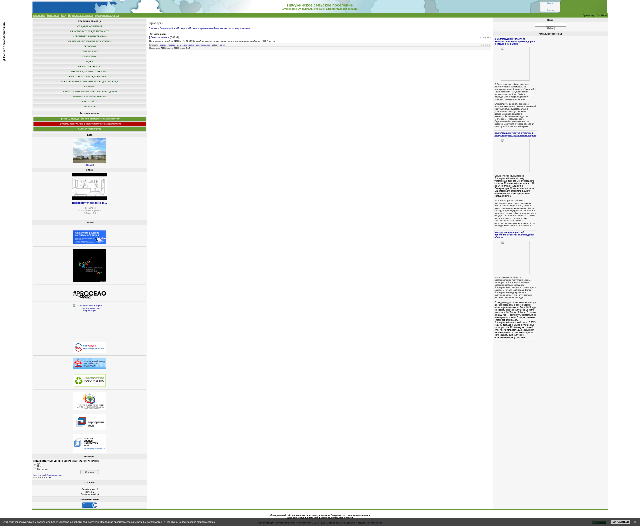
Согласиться (620, 522)
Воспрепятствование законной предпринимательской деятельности (89, 202)
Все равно (42, 469)
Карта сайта (39, 15)
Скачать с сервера (159, 37)
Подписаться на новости (80, 15)
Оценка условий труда (89, 128)
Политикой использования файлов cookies (190, 522)
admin (222, 45)
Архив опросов (54, 475)
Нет (39, 466)
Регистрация (53, 15)
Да (38, 463)
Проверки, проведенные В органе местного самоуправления (90, 123)
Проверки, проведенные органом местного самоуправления (90, 118)
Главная (153, 28)
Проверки (182, 28)
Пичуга (550, 3)
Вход (63, 15)
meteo (550, 10)
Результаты (39, 475)
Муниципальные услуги (107, 15)
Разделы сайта (167, 28)
